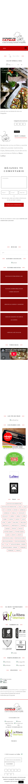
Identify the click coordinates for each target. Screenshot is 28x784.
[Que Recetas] (6, 665)
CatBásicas (22, 509)
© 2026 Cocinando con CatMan (12, 754)
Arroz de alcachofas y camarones (14, 304)
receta (14, 534)
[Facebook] (15, 124)
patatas (14, 528)
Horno (24, 516)
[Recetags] (6, 662)
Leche (23, 519)
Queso (8, 534)
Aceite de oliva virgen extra (14, 503)
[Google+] (21, 124)
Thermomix (23, 547)
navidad (23, 525)
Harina (12, 516)
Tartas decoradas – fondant (18, 544)
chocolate (21, 513)
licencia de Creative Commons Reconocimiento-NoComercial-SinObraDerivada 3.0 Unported (13, 693)
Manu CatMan (16, 56)
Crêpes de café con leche (14, 332)
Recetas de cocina (8, 538)
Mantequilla (6, 525)
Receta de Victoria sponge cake (14, 276)
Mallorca (15, 522)
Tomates (18, 550)
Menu (4, 48)
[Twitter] (18, 124)
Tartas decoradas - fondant (10, 547)
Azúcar (9, 509)
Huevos (11, 519)
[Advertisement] (14, 15)
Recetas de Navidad (8, 541)
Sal (3, 544)
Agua (20, 506)
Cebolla (14, 513)
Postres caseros (8, 531)
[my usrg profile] (20, 665)
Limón (9, 522)
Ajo (4, 509)
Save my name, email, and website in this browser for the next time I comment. (14, 199)
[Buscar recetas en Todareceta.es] (5, 679)
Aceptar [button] (21, 782)
